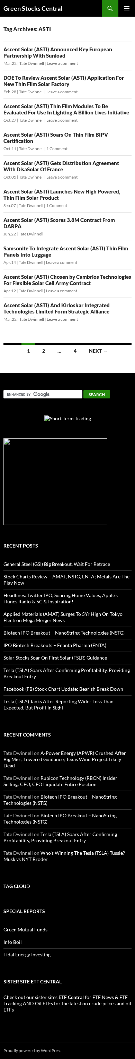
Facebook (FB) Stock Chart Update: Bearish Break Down (63, 689)
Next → (98, 351)
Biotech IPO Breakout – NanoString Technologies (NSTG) (64, 633)
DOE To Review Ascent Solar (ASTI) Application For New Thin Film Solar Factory (63, 81)
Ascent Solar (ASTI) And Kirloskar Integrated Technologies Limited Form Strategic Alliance (56, 308)
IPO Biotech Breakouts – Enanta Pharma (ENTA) (54, 645)
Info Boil (12, 942)
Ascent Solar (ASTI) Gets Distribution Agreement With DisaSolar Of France (61, 166)
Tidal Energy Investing (27, 954)
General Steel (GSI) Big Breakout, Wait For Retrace (56, 564)
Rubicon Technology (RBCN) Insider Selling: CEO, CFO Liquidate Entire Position (60, 781)
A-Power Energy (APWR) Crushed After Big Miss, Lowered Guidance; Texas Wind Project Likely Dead (64, 759)
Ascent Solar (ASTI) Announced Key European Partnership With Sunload (57, 52)
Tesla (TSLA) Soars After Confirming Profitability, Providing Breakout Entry (60, 837)
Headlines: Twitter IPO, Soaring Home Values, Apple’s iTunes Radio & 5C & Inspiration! (60, 598)
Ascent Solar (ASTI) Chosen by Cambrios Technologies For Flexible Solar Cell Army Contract (67, 280)
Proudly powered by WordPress (32, 1050)
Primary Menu (126, 8)
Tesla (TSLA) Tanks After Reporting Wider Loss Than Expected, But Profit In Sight (58, 704)
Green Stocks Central (32, 8)
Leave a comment (62, 63)
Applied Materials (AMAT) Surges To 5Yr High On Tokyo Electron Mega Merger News (63, 617)
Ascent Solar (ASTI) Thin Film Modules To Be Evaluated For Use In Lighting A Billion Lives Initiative (66, 109)
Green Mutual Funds (25, 929)
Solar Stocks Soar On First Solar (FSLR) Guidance (55, 658)
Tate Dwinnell (31, 63)
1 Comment (57, 148)
